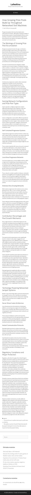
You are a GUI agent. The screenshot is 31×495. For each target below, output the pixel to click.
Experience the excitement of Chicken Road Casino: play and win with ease (14, 459)
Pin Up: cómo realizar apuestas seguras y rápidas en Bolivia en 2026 (14, 463)
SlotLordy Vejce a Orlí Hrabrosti (11, 452)
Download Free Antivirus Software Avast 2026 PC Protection (14, 467)
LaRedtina (15, 4)
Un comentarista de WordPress (11, 482)
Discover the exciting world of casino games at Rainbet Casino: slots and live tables (15, 455)
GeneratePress (23, 492)
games (5, 418)
